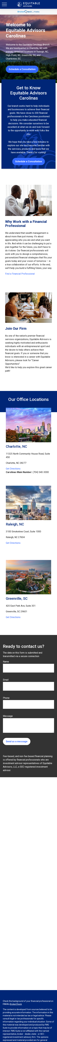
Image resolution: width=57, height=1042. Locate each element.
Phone (6, 698)
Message (8, 716)
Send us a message (16, 741)
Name (6, 661)
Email (5, 679)
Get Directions (13, 468)
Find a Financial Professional (20, 273)
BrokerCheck (16, 1004)
